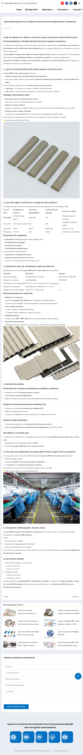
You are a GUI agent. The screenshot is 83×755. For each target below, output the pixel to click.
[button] (82, 10)
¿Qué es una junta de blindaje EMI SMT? (68, 633)
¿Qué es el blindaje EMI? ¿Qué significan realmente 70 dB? (68, 622)
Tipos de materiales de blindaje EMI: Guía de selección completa (28, 633)
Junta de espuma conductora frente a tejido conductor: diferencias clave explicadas (28, 644)
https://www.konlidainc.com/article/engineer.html (40, 303)
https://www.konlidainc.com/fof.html (17, 120)
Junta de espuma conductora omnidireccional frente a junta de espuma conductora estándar (28, 623)
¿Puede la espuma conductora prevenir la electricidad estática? (69, 611)
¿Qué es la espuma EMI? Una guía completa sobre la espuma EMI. (68, 644)
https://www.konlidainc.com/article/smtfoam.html (22, 471)
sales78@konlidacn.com (13, 3)
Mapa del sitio (46, 751)
